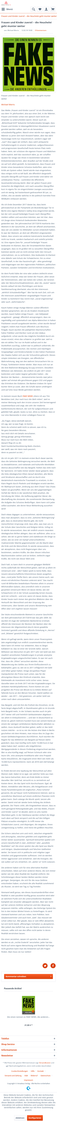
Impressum (28, 1080)
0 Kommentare (40, 30)
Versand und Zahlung (13, 1075)
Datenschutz (46, 1075)
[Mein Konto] (46, 9)
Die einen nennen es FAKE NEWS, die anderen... (28, 1017)
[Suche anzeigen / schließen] (33, 9)
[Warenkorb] (52, 9)
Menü (9, 9)
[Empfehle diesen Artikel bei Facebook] (53, 965)
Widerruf (34, 1075)
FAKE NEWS (28, 396)
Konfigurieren (35, 1118)
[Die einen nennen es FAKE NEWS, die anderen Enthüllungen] (28, 1005)
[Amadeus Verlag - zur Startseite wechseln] (6, 3)
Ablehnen (20, 1118)
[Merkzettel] (39, 9)
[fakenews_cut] (28, 64)
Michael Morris (8, 104)
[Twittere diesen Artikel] (46, 965)
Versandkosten (45, 1063)
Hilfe (32, 1071)
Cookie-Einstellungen (19, 1071)
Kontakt (40, 1071)
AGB (26, 1075)
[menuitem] (7, 9)
